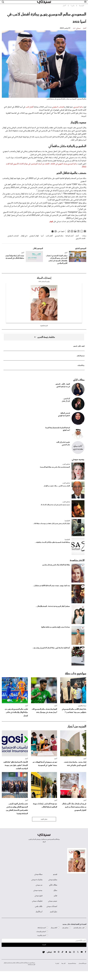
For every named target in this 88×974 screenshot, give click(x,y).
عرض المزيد (44, 819)
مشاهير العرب (66, 464)
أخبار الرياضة (69, 235)
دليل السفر (53, 912)
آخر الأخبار (39, 912)
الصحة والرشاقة (42, 928)
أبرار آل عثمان (66, 401)
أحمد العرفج (66, 430)
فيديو (55, 874)
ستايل (55, 890)
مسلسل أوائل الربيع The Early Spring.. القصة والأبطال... (53, 606)
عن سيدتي (39, 885)
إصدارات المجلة (44, 278)
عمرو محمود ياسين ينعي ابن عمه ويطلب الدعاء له (55, 505)
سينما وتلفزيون (82, 705)
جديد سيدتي (78, 459)
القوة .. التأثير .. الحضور (78, 346)
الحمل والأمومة (41, 935)
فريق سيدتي (38, 896)
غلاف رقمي (38, 906)
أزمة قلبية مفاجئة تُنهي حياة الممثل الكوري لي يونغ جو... (51, 647)
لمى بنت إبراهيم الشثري (63, 386)
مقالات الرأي (78, 380)
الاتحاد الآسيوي (80, 238)
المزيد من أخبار (77, 726)
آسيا (42, 235)
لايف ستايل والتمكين (78, 928)
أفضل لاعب (30, 107)
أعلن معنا (63, 963)
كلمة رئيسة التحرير (46, 337)
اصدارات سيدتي (51, 906)
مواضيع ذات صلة (75, 673)
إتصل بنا (57, 963)
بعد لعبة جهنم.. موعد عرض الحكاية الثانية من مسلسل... (51, 585)
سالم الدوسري (79, 107)
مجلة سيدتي (38, 874)
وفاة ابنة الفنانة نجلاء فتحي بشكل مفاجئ (56, 564)
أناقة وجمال (54, 928)
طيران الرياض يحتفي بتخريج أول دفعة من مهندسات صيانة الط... (51, 523)
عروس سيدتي (52, 901)
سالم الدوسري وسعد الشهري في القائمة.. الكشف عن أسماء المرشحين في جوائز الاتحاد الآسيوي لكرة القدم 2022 (46, 165)
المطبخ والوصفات (41, 931)
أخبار (84, 28)
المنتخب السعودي (58, 107)
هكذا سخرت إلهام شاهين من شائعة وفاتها (55, 627)
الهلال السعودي (34, 235)
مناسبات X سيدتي (36, 880)
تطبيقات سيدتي (37, 901)
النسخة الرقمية (44, 326)
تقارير (55, 896)
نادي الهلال (24, 235)
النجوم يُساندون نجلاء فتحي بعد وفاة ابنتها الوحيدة (55, 467)
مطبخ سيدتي (52, 880)
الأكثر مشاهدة (77, 560)
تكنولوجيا (67, 520)
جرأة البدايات (80, 365)
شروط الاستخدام (82, 963)
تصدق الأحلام (80, 356)
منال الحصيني (66, 444)
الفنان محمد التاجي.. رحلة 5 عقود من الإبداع (57, 486)
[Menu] (85, 2)
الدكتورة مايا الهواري (64, 415)
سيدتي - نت (76, 28)
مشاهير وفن (65, 928)
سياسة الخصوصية (72, 963)
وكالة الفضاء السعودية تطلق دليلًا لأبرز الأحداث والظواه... (52, 542)
